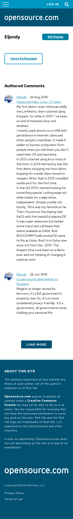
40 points (55, 37)
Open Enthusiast (23, 59)
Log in (53, 4)
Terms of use (13, 499)
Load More (36, 344)
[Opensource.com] (31, 19)
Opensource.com (17, 396)
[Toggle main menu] (5, 4)
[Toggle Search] (67, 4)
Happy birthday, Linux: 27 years (38, 102)
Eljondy (21, 97)
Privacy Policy (14, 493)
